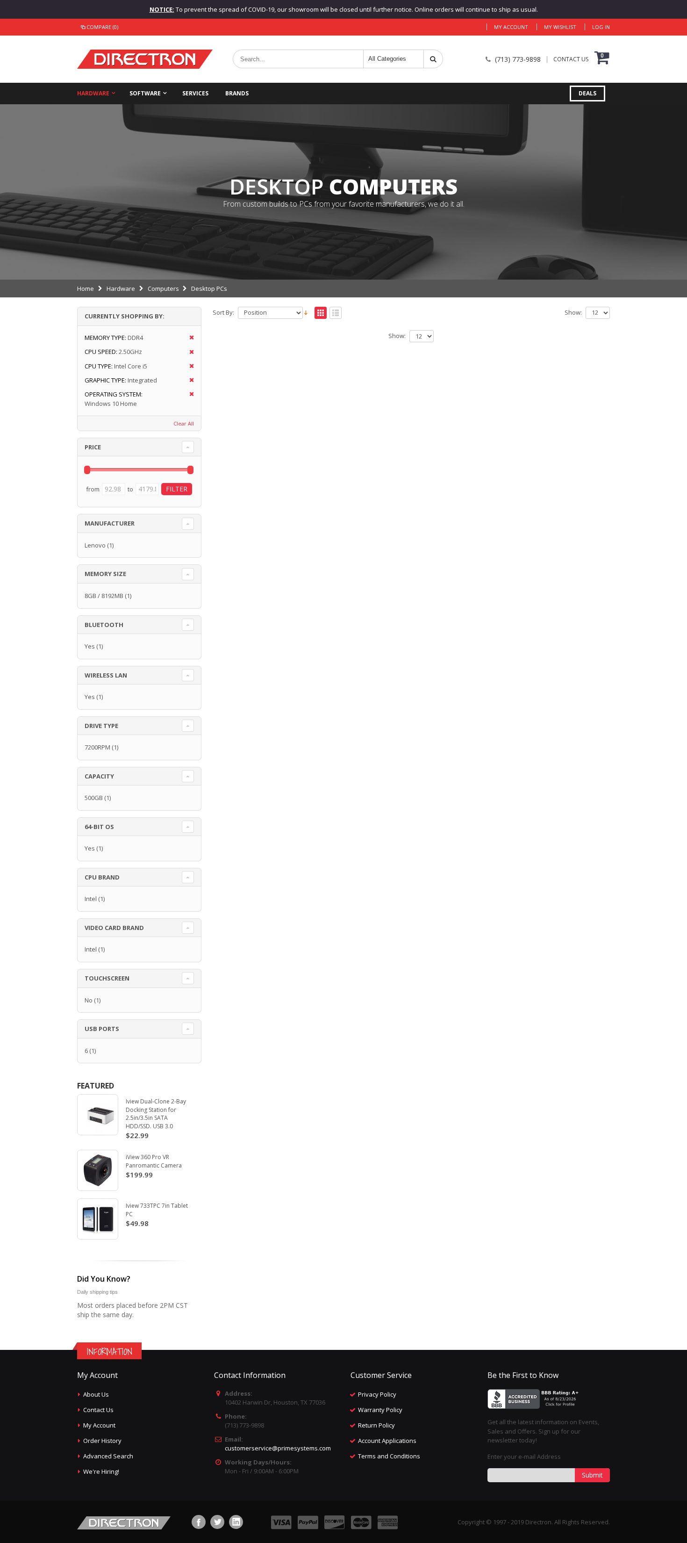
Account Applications (387, 1440)
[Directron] (145, 59)
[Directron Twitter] (217, 1522)
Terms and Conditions (389, 1456)
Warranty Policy (380, 1410)
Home (85, 288)
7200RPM (97, 747)
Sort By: (223, 313)
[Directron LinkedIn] (236, 1522)
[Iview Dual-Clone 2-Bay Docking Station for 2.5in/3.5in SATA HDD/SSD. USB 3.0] (98, 1115)
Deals (587, 93)
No (89, 1000)
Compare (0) (102, 26)
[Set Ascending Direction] (306, 312)
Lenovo (95, 545)
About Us (96, 1394)
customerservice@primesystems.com (278, 1448)
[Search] (433, 59)
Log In (601, 26)
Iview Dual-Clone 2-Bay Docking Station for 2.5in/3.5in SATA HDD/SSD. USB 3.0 (156, 1113)
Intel (91, 898)
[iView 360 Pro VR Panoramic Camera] (98, 1170)
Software (145, 93)
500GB (94, 797)
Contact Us (98, 1410)
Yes (90, 646)
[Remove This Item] (188, 337)
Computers (163, 288)
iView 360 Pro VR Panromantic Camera (154, 1161)
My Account (511, 26)
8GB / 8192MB (104, 595)
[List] (335, 313)
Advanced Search (108, 1456)
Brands (237, 93)
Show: (573, 313)
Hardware (93, 93)
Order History (102, 1440)
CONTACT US (570, 59)
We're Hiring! (101, 1471)
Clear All (183, 423)
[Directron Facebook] (199, 1522)
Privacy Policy (377, 1394)
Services (195, 93)
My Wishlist (560, 26)
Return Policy (376, 1425)
